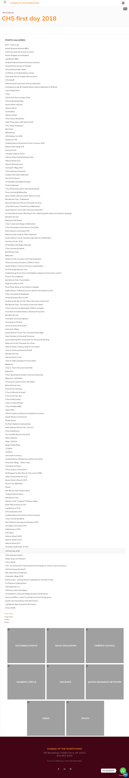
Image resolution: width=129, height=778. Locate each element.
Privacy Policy (77, 761)
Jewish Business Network (104, 681)
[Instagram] (70, 769)
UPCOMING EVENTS (26, 645)
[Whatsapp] (64, 769)
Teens (46, 718)
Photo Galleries (8, 13)
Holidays (65, 681)
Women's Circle (26, 681)
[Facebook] (58, 769)
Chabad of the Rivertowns (24, 3)
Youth (85, 718)
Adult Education (65, 645)
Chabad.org (59, 761)
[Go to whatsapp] (123, 770)
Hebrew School (104, 645)
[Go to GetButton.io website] (123, 775)
